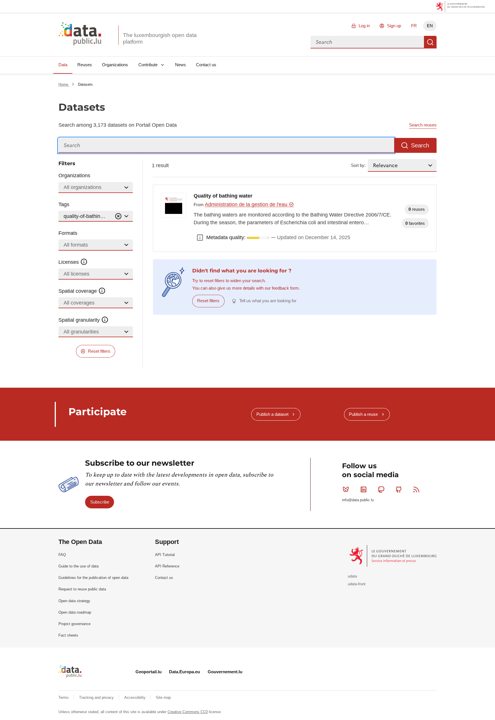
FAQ (62, 555)
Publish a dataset (272, 414)
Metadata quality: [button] (200, 237)
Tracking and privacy (97, 697)
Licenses (69, 262)
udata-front (357, 584)
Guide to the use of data (78, 566)
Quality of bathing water (223, 196)
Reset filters (99, 351)
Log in (364, 25)
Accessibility (135, 697)
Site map (163, 697)
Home (63, 84)
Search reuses (423, 124)
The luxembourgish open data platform (160, 38)
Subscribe (99, 501)
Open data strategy (74, 601)
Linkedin (363, 489)
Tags (63, 204)
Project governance (74, 624)
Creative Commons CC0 (188, 712)
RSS (416, 489)
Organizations (115, 64)
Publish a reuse (363, 414)
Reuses (84, 64)
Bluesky (345, 489)
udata (352, 576)
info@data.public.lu (358, 500)
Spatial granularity (79, 320)
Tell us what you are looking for (267, 300)
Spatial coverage (78, 291)
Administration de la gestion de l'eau (247, 204)
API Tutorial (165, 555)
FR (414, 25)
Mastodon (381, 489)
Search (430, 42)
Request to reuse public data (82, 589)
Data (62, 64)
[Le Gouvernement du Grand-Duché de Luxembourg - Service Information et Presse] (393, 555)
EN (430, 25)
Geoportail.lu (148, 671)
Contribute (148, 64)
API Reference (167, 566)
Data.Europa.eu (184, 671)
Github (398, 489)
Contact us (206, 64)
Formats (67, 233)
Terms (64, 697)
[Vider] (118, 216)
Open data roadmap (74, 612)
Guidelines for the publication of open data (93, 577)
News (180, 64)
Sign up (394, 25)
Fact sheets (68, 635)
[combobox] (367, 42)
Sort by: (358, 165)
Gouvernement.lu (225, 671)
